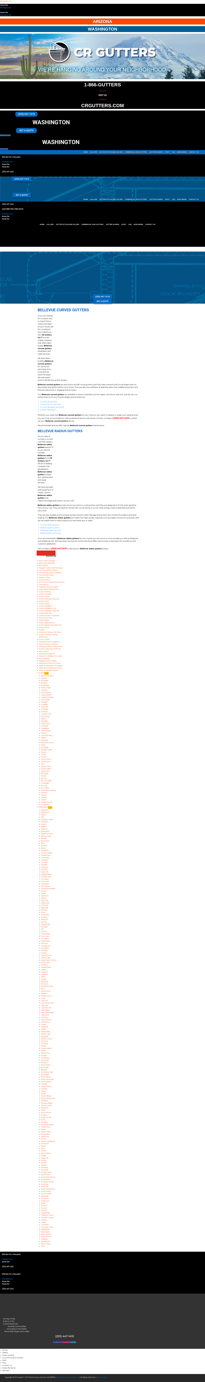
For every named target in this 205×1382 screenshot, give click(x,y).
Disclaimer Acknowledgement (67, 1377)
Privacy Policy (101, 1377)
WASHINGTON (102, 29)
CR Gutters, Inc (5, 1)
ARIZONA (102, 21)
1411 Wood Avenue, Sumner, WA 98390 (40, 1377)
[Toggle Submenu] (46, 673)
